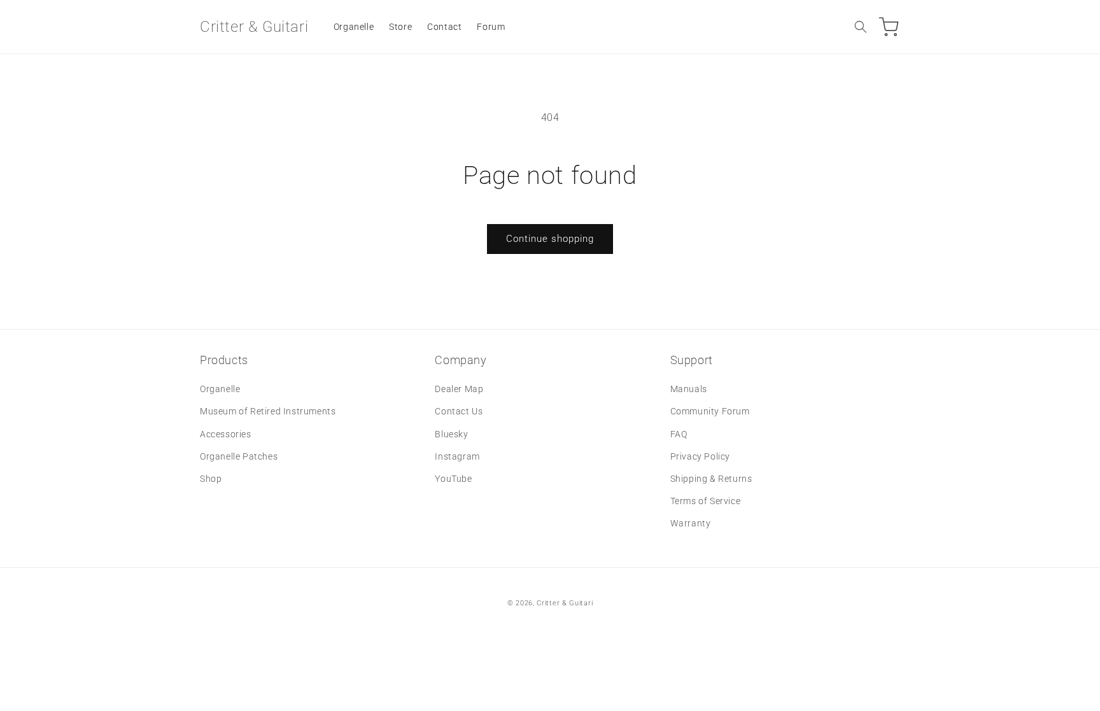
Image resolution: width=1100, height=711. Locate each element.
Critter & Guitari (565, 603)
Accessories (225, 434)
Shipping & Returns (711, 479)
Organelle (220, 389)
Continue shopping (550, 238)
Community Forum (710, 411)
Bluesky (451, 434)
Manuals (688, 389)
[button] (861, 27)
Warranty (690, 523)
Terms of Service (705, 501)
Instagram (457, 456)
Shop (211, 479)
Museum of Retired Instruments (267, 411)
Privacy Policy (700, 456)
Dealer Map (459, 389)
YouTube (453, 479)
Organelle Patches (239, 456)
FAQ (679, 434)
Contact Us (459, 411)
